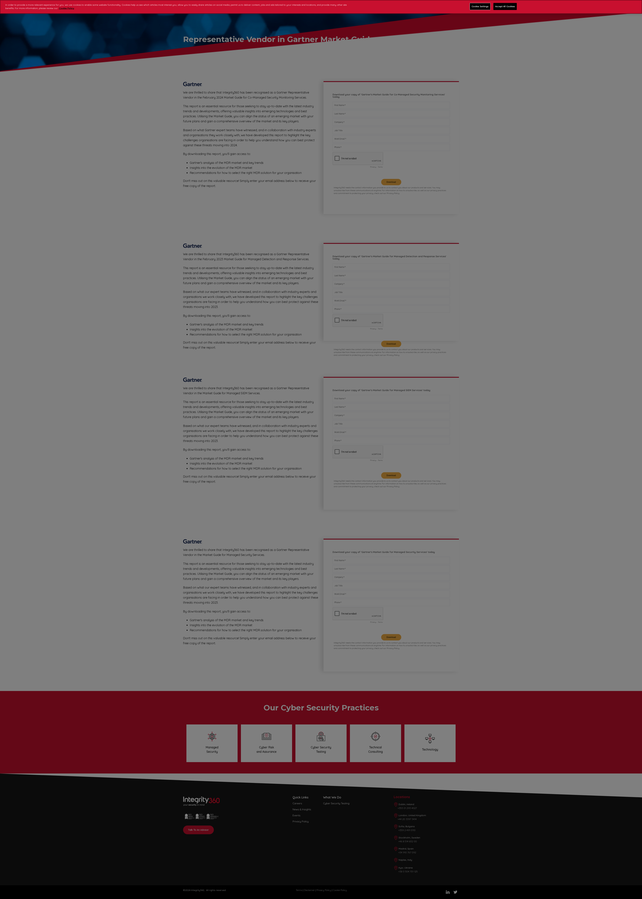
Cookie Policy (66, 8)
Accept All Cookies (505, 6)
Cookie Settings (480, 6)
